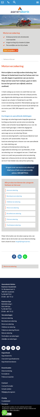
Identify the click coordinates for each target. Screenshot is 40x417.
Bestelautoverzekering (14, 196)
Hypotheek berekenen (9, 362)
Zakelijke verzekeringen (9, 339)
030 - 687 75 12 (8, 297)
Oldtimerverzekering (13, 202)
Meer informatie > (15, 410)
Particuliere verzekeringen (10, 336)
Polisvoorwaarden (8, 377)
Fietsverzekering (12, 219)
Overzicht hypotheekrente (10, 359)
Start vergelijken (9, 50)
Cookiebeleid (6, 401)
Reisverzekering (7, 333)
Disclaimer (5, 404)
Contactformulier (7, 386)
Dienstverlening (7, 371)
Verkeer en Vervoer (9, 59)
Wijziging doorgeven (8, 392)
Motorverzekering (13, 208)
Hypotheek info (7, 356)
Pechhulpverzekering (14, 225)
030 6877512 (22, 173)
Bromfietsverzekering (14, 213)
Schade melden (6, 389)
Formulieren (5, 374)
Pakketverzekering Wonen (10, 330)
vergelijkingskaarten (22, 241)
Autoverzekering (12, 190)
